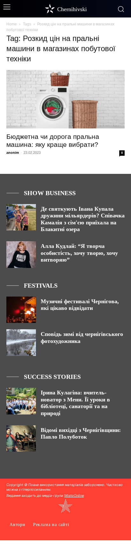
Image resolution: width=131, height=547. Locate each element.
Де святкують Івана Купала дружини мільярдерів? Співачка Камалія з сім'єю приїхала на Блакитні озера (83, 219)
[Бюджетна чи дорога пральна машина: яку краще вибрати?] (65, 99)
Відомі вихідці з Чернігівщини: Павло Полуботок (81, 433)
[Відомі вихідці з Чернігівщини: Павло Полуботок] (21, 438)
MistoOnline (74, 495)
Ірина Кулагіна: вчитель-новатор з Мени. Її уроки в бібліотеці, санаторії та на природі (75, 402)
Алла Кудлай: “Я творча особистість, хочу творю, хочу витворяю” (79, 253)
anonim (12, 152)
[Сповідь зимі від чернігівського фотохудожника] (21, 342)
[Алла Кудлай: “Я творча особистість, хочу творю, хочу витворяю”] (21, 254)
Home (11, 24)
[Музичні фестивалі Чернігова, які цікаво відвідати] (21, 310)
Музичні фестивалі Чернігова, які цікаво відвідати (80, 304)
